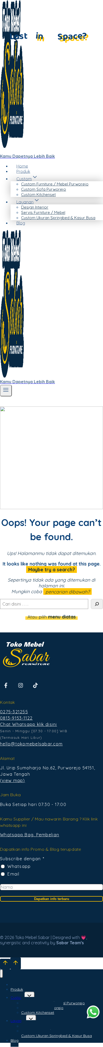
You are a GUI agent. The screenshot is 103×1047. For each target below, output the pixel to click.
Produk (23, 171)
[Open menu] (6, 390)
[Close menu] (1, 973)
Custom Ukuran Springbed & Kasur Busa (58, 217)
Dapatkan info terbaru (51, 899)
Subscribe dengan (20, 858)
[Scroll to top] (5, 964)
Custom (17, 997)
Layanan (18, 1020)
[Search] (97, 604)
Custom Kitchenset (38, 194)
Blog (20, 222)
